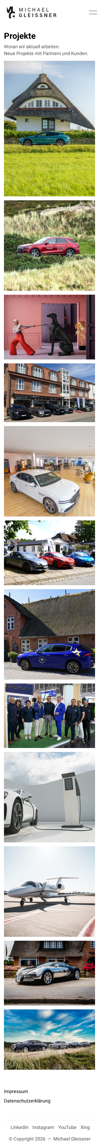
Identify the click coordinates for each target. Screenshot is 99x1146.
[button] (92, 12)
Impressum (16, 1091)
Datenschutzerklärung (27, 1101)
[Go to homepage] (31, 12)
